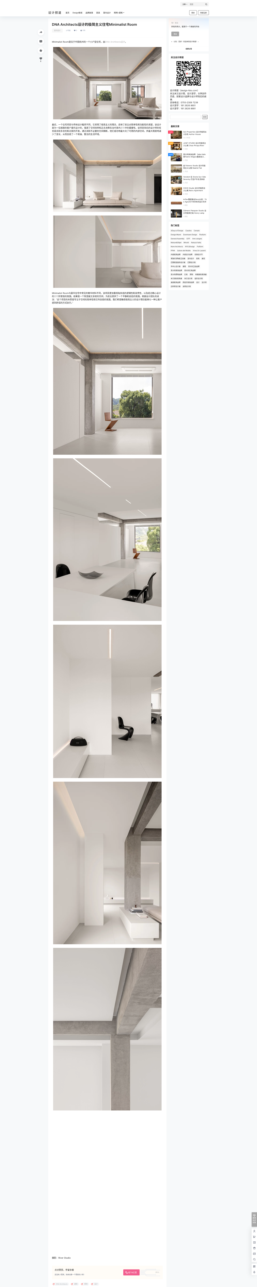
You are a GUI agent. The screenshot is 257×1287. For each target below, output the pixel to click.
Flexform (202, 235)
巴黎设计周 (192, 262)
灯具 (186, 274)
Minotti (186, 242)
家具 (197, 259)
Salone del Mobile (184, 251)
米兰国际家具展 (176, 279)
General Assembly (177, 239)
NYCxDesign (190, 247)
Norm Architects (177, 247)
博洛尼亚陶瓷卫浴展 (178, 259)
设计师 (204, 282)
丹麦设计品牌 (187, 255)
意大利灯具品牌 (190, 270)
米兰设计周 (188, 279)
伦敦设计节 (199, 255)
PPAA (173, 251)
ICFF (188, 239)
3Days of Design (177, 231)
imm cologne (197, 239)
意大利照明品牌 (176, 274)
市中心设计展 (175, 266)
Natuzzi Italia (196, 242)
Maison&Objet (176, 242)
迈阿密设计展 (175, 286)
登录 (193, 13)
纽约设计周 (199, 279)
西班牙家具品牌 (188, 282)
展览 (203, 259)
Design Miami (176, 235)
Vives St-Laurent (199, 251)
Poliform (200, 247)
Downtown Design (190, 235)
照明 (56, 296)
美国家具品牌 (175, 282)
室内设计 (57, 30)
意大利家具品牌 (176, 270)
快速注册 (203, 13)
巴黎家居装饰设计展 (178, 262)
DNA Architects (113, 41)
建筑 (122, 127)
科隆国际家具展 (201, 274)
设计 (123, 41)
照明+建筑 (118, 13)
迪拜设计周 (187, 286)
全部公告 (189, 49)
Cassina (189, 231)
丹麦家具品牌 (175, 255)
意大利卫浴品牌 (193, 266)
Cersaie (197, 231)
